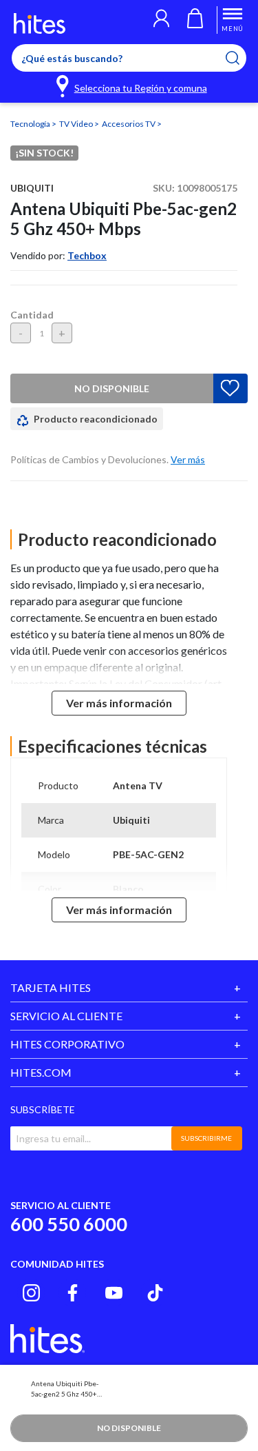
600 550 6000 (68, 1223)
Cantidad (32, 315)
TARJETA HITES (50, 987)
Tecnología (31, 124)
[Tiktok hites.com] (155, 1292)
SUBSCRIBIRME (206, 1138)
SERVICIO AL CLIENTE (66, 1015)
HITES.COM (41, 1072)
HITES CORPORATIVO (67, 1044)
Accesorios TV (129, 124)
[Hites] (39, 23)
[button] (161, 20)
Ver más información (119, 702)
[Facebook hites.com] (72, 1292)
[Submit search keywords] (241, 58)
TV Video (76, 124)
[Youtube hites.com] (113, 1292)
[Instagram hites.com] (31, 1292)
